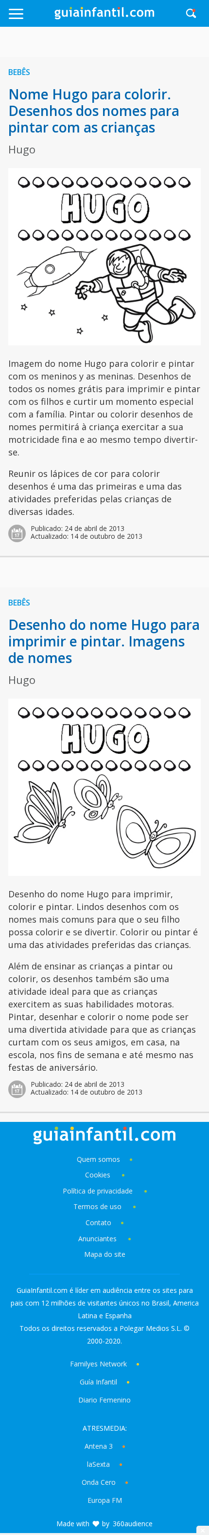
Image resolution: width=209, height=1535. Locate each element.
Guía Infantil (98, 1381)
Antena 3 (99, 1446)
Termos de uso (97, 1206)
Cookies (98, 1174)
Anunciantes (97, 1238)
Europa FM (104, 1500)
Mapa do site (104, 1254)
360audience (133, 1523)
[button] (30, 18)
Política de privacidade (99, 1190)
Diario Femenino (104, 1399)
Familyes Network (98, 1363)
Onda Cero (99, 1482)
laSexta (98, 1464)
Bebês (19, 72)
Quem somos (98, 1159)
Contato (98, 1222)
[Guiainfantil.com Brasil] (104, 16)
